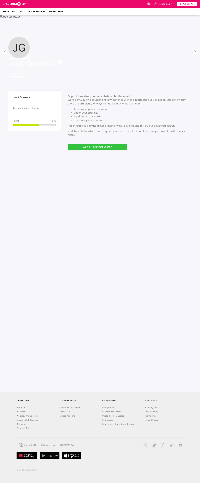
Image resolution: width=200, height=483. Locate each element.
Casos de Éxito (24, 428)
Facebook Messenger (69, 407)
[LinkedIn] (172, 445)
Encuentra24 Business (27, 420)
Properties (9, 11)
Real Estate (107, 420)
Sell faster (21, 424)
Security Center (152, 407)
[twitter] (154, 445)
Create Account (67, 415)
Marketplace (56, 11)
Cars (21, 11)
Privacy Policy (151, 411)
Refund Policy (151, 420)
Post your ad (108, 407)
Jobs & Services (36, 11)
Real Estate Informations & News (118, 424)
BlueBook (21, 411)
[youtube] (180, 445)
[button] (4, 51)
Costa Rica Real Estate (113, 415)
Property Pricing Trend (27, 415)
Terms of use (151, 415)
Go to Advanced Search (97, 146)
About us (21, 407)
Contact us (64, 411)
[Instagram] (145, 445)
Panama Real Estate (111, 411)
